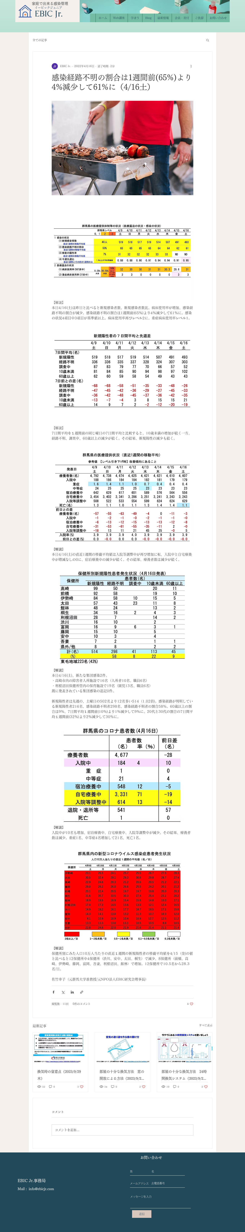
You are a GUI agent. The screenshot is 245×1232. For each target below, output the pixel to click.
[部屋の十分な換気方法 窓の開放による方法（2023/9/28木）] (122, 1048)
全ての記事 (40, 40)
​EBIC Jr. (49, 13)
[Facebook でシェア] (53, 992)
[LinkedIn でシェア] (72, 992)
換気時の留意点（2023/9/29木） (59, 1075)
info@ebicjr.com (41, 1189)
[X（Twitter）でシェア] (63, 992)
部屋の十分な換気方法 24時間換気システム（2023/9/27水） (184, 1076)
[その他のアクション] (191, 66)
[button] (207, 39)
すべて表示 (205, 1025)
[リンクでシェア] (81, 992)
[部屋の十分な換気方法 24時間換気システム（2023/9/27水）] (184, 1048)
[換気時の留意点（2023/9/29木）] (60, 1048)
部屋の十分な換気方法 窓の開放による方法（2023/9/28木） (122, 1076)
